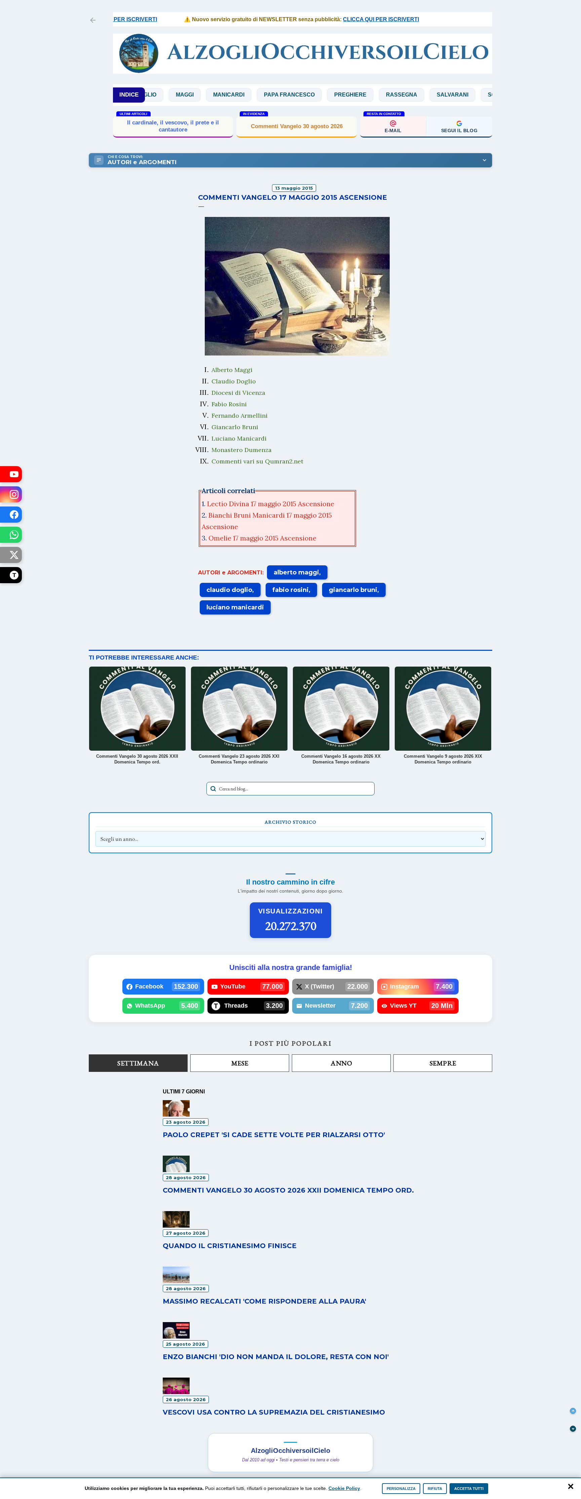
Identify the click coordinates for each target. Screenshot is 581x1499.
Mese (239, 1063)
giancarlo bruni (353, 590)
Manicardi (178, 95)
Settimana (138, 1063)
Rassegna (351, 95)
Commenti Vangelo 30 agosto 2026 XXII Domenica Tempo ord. (288, 1190)
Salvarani (402, 95)
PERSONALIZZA (401, 1489)
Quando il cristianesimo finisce (230, 1246)
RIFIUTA (435, 1489)
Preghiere (300, 95)
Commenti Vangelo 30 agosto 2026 (297, 126)
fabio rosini (290, 590)
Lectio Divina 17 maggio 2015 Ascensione (270, 503)
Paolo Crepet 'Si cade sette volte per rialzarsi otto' (274, 1135)
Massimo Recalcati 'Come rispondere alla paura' (264, 1301)
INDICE (129, 94)
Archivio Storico (290, 822)
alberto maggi (296, 572)
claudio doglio (229, 590)
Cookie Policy (344, 1488)
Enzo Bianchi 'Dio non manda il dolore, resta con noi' (276, 1357)
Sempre (443, 1063)
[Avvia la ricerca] (213, 789)
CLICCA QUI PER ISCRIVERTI (345, 19)
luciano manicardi (235, 607)
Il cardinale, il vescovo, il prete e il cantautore (173, 126)
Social (447, 95)
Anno (341, 1063)
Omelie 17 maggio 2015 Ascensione (262, 538)
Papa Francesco (239, 95)
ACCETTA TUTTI (468, 1489)
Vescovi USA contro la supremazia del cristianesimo (274, 1412)
